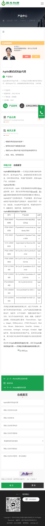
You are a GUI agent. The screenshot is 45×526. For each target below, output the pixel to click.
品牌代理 (32, 20)
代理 (39, 20)
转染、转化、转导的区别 (15, 155)
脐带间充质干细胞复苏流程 (15, 146)
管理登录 (26, 523)
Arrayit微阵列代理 (19, 387)
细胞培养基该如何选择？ (15, 142)
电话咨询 (41, 115)
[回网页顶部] (41, 107)
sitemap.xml (34, 523)
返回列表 (10, 383)
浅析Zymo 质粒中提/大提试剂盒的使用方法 (21, 150)
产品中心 (23, 20)
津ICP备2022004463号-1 (29, 520)
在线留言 (17, 165)
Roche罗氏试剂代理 (20, 379)
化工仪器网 (17, 523)
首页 (15, 20)
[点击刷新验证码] (26, 474)
